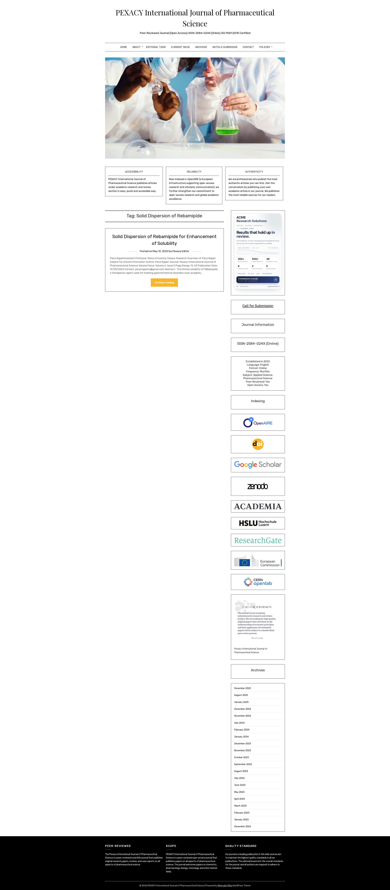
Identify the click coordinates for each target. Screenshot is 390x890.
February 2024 (241, 729)
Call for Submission (257, 306)
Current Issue (180, 47)
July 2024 (239, 722)
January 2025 (241, 702)
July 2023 (239, 778)
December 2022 (242, 826)
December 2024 (242, 709)
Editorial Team (156, 47)
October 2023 (241, 757)
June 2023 (239, 785)
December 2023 (242, 743)
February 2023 (241, 812)
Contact (248, 47)
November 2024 (242, 715)
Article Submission (225, 47)
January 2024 (241, 736)
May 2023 (239, 792)
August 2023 (241, 771)
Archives (201, 47)
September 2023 (243, 764)
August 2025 (241, 695)
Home (123, 47)
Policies (264, 47)
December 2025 (242, 688)
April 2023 (239, 798)
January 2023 (241, 819)
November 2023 (242, 750)
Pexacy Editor (180, 251)
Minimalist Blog (225, 885)
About (136, 47)
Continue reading (164, 282)
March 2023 (240, 805)
